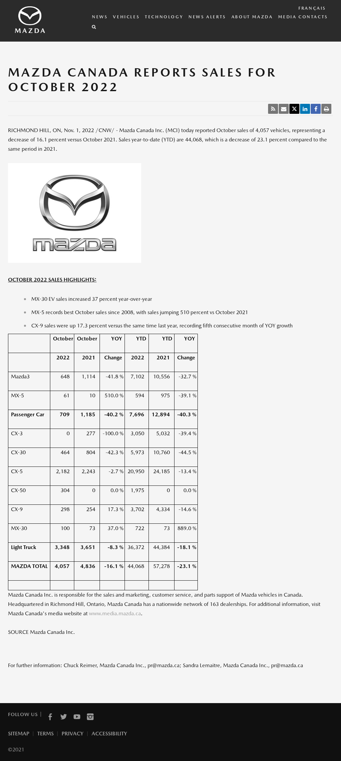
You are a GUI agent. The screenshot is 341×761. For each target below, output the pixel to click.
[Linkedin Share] (305, 109)
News (100, 16)
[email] (284, 109)
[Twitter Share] (294, 109)
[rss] (273, 109)
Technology (164, 16)
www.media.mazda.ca (115, 613)
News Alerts (207, 16)
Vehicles (126, 16)
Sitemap (18, 733)
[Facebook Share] (316, 109)
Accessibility (109, 733)
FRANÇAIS (312, 8)
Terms (45, 733)
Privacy (73, 733)
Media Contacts (303, 16)
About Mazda (252, 16)
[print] (326, 109)
